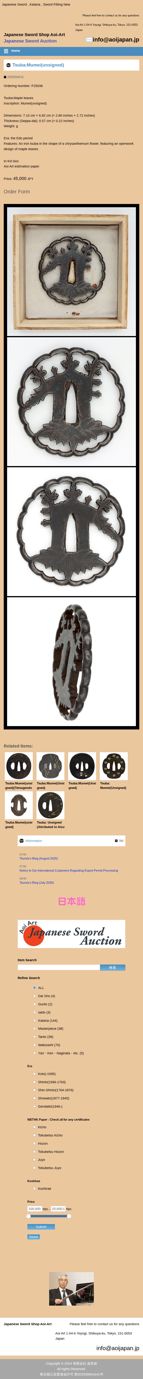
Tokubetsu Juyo (49, 1168)
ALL (41, 988)
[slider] (28, 1216)
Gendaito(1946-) (50, 1106)
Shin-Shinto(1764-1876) (56, 1090)
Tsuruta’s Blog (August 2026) (39, 858)
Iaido (44, 1012)
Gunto (45, 1004)
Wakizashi (49, 1045)
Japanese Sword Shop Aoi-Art (34, 34)
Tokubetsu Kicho (50, 1135)
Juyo (41, 1160)
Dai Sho (46, 996)
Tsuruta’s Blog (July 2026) (37, 882)
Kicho (42, 1127)
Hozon (43, 1143)
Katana (48, 1020)
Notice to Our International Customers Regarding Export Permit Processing (69, 870)
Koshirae (44, 1188)
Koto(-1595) (47, 1074)
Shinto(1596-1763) (52, 1082)
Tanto (45, 1037)
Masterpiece (50, 1028)
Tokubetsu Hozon (51, 1152)
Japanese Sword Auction (30, 40)
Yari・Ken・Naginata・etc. (61, 1053)
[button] (73, 52)
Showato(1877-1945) (53, 1098)
